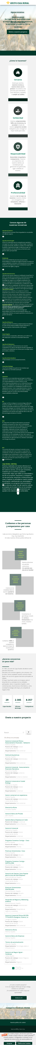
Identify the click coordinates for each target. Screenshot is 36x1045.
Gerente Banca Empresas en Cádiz (16, 820)
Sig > (23, 968)
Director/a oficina (11, 807)
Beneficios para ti (18, 17)
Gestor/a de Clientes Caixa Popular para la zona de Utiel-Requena (16, 874)
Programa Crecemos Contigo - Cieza (17, 840)
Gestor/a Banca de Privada (14, 814)
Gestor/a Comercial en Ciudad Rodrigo (15, 782)
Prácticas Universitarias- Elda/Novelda (13, 888)
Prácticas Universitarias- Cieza (15, 851)
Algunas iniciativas (17, 12)
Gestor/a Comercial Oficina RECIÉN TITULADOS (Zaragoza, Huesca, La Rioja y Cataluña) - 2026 (16, 917)
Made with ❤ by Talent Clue (18, 1029)
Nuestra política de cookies (18, 1022)
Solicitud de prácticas (12, 755)
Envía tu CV (18, 998)
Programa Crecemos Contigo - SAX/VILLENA (15, 862)
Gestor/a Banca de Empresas (14, 936)
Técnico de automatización (14, 942)
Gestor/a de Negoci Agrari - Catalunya (14, 953)
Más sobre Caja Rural (17, 22)
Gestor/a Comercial (11, 828)
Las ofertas (18, 27)
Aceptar (9, 1043)
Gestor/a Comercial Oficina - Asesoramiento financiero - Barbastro (17, 742)
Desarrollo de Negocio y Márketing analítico (16, 900)
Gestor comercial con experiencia (16, 795)
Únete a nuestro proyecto (18, 32)
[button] (18, 1039)
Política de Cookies (24, 1043)
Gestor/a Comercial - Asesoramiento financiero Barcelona (17, 768)
